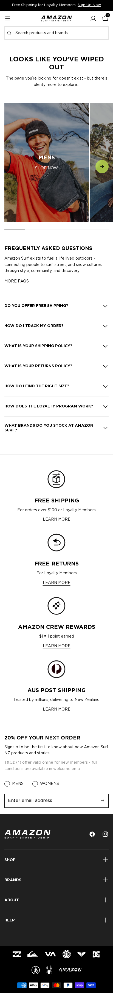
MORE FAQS (16, 281)
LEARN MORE (56, 519)
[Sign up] (102, 800)
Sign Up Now (89, 5)
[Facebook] (92, 834)
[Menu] (8, 18)
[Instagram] (105, 834)
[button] (93, 18)
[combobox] (56, 33)
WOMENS (49, 784)
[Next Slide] (102, 166)
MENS (18, 784)
